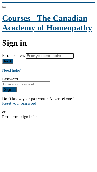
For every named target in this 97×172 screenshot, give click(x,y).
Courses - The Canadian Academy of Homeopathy (47, 22)
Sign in (9, 90)
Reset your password (19, 103)
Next (7, 61)
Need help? (11, 70)
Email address (14, 55)
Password (10, 79)
